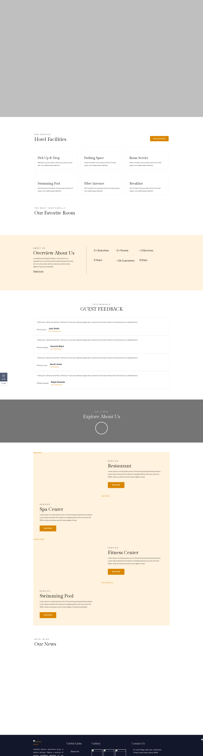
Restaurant (119, 466)
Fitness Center (123, 552)
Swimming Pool (57, 596)
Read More (116, 485)
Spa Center (51, 509)
